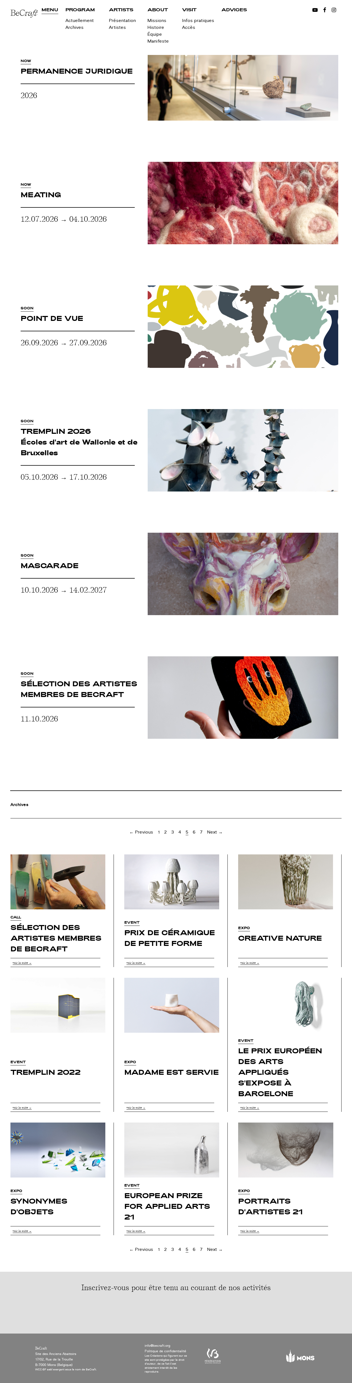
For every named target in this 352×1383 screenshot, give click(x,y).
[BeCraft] (26, 29)
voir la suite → (22, 962)
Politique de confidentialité (165, 1351)
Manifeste (158, 41)
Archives (74, 27)
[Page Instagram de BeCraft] (334, 10)
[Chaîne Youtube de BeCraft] (315, 10)
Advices (234, 10)
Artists (121, 10)
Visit (189, 10)
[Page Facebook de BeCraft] (324, 10)
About (157, 10)
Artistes (117, 27)
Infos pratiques (198, 20)
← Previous (141, 832)
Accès (188, 27)
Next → (215, 832)
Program (80, 10)
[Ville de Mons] (300, 1358)
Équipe (154, 34)
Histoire (155, 27)
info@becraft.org (157, 1345)
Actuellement (79, 20)
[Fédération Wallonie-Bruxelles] (212, 1358)
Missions (156, 20)
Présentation (122, 20)
